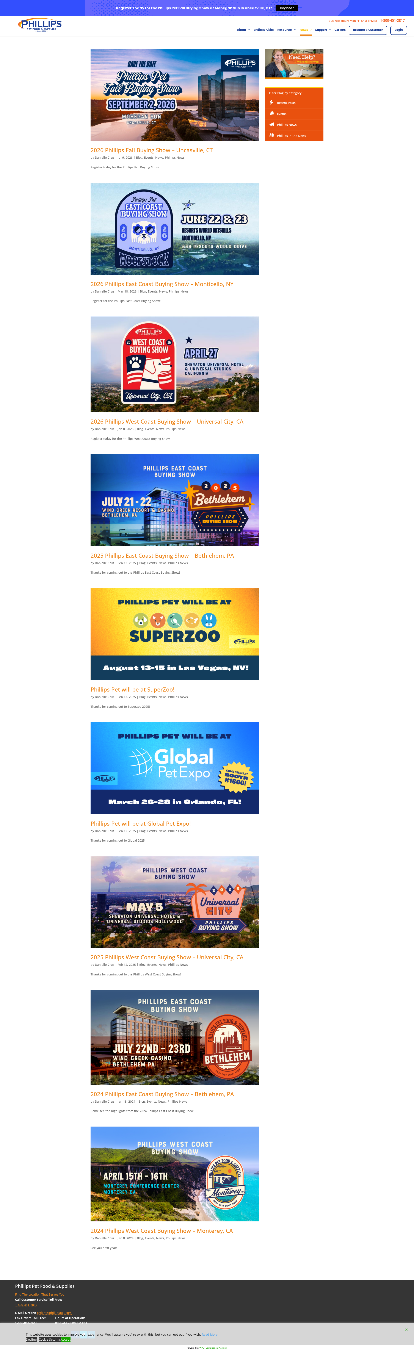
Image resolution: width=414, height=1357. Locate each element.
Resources (284, 30)
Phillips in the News (291, 136)
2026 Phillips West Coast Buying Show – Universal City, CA (167, 421)
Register (287, 8)
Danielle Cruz (104, 157)
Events (149, 157)
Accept (66, 1339)
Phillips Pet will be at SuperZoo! (132, 689)
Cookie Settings (50, 1339)
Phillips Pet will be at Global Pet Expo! (141, 823)
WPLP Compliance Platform (213, 1347)
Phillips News (175, 157)
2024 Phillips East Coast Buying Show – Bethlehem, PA (162, 1094)
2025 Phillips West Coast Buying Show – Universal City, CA (167, 957)
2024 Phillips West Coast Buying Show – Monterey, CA (162, 1231)
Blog (139, 157)
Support (321, 30)
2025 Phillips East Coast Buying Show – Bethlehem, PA (162, 555)
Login (399, 30)
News (304, 30)
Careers (340, 30)
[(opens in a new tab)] (175, 229)
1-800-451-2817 (392, 20)
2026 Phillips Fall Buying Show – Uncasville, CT (152, 150)
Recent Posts (286, 103)
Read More (210, 1334)
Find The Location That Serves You (39, 1294)
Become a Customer (368, 30)
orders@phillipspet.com (54, 1313)
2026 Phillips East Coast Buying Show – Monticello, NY (162, 284)
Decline (31, 1339)
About (241, 30)
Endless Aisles (264, 30)
